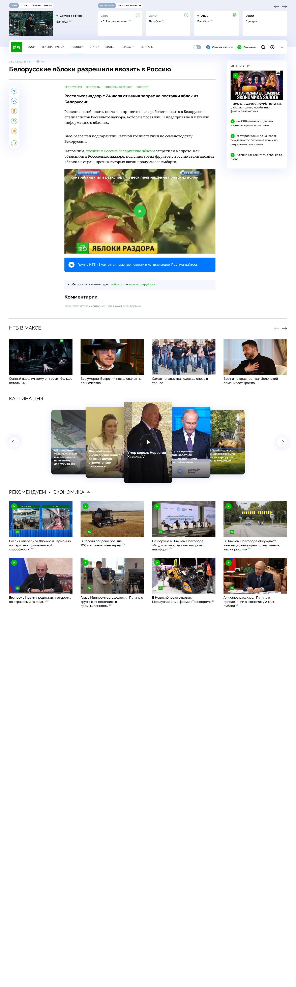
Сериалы (147, 47)
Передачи (128, 47)
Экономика (249, 47)
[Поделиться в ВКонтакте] (14, 101)
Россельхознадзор (118, 87)
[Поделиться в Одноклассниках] (14, 111)
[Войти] (272, 47)
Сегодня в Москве (222, 47)
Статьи (94, 47)
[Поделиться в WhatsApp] (14, 121)
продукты (93, 87)
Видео (110, 47)
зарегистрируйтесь (142, 284)
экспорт (143, 87)
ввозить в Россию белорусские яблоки (120, 151)
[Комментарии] (14, 143)
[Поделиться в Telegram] (14, 91)
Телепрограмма (52, 47)
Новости (76, 47)
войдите (116, 284)
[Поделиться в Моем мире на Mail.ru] (14, 131)
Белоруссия (73, 87)
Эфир (31, 47)
